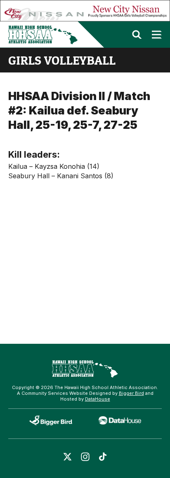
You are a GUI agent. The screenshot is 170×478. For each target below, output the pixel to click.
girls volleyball (62, 60)
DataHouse (97, 399)
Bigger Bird (131, 393)
